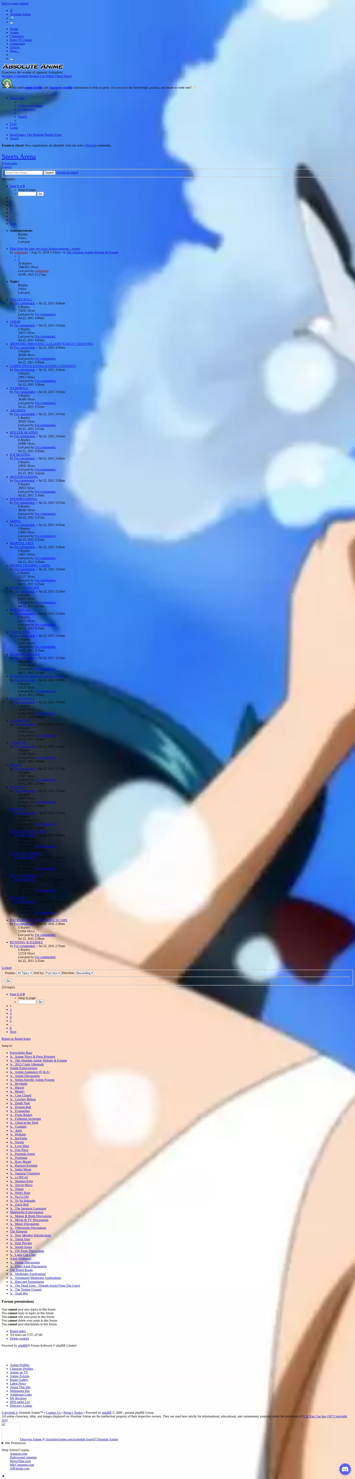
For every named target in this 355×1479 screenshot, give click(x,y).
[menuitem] (30, 105)
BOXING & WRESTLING (28, 831)
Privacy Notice (73, 1412)
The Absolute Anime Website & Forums (92, 252)
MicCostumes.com (22, 1464)
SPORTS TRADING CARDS (30, 565)
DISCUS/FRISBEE (23, 876)
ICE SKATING (20, 454)
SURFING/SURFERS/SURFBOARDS (36, 676)
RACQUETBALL (22, 698)
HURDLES (17, 898)
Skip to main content (15, 3)
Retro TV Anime (21, 40)
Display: (11, 973)
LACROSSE (18, 743)
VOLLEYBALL (21, 299)
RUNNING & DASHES (26, 942)
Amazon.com (18, 1453)
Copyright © (10, 1412)
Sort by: (39, 973)
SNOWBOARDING (24, 499)
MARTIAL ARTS (22, 543)
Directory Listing (21, 1405)
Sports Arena (19, 156)
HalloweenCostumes (23, 1457)
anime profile (33, 87)
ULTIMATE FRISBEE (25, 853)
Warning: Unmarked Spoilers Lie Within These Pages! (37, 76)
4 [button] (11, 209)
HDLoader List (20, 1402)
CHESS (15, 321)
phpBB (23, 1345)
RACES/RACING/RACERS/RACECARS (38, 920)
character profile (60, 87)
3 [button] (11, 205)
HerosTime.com (20, 1461)
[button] (17, 186)
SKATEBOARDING (24, 477)
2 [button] (11, 201)
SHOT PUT (18, 787)
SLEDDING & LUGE (25, 654)
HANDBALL (19, 388)
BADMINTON (20, 720)
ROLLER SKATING (24, 432)
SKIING (15, 521)
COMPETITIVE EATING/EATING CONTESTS (43, 366)
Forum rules (9, 163)
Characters (17, 36)
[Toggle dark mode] (11, 23)
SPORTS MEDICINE (24, 587)
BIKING (16, 765)
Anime (14, 32)
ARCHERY (18, 410)
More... (14, 51)
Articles (15, 47)
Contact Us (53, 1412)
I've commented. (24, 303)
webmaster (21, 252)
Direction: (68, 973)
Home (14, 29)
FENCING (17, 809)
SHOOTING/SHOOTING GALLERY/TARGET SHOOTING (52, 344)
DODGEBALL (20, 610)
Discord (90, 145)
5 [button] (11, 212)
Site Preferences (15, 1443)
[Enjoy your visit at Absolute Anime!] (32, 68)
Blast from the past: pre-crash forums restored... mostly (45, 248)
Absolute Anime (20, 14)
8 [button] (11, 220)
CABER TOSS (20, 632)
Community (17, 43)
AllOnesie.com (19, 1468)
